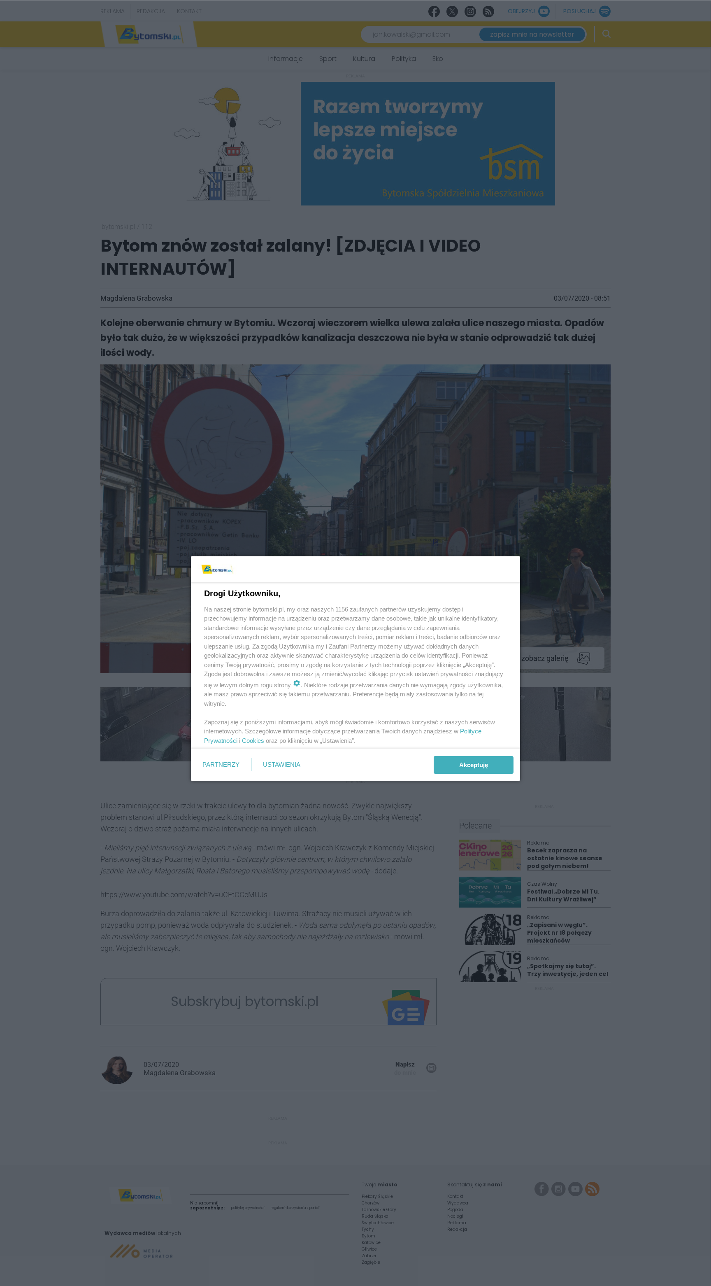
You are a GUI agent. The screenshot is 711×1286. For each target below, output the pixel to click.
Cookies (253, 740)
